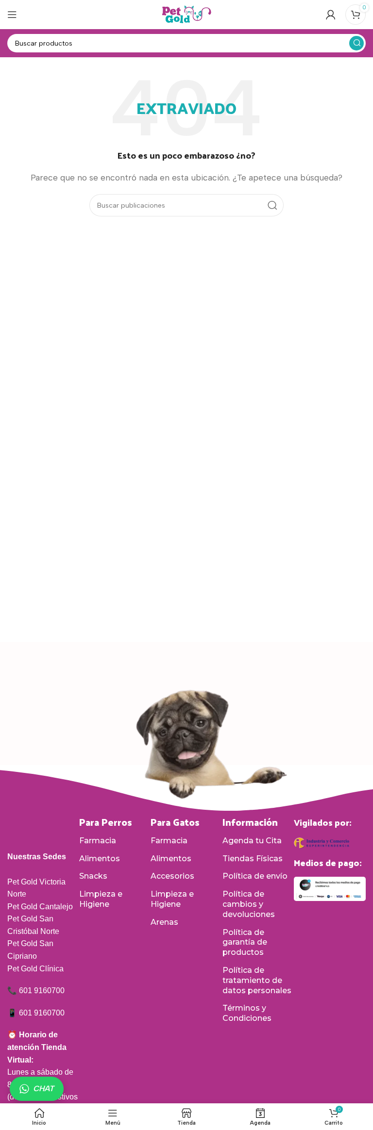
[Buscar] (356, 43)
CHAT (43, 1088)
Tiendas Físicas (252, 858)
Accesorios (172, 876)
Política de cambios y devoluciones (248, 904)
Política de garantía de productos (244, 942)
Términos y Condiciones (246, 1013)
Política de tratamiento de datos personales (256, 980)
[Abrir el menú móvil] (12, 14)
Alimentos (99, 858)
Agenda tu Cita (252, 840)
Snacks (93, 876)
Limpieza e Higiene (100, 899)
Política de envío (255, 876)
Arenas (164, 922)
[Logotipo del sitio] (186, 13)
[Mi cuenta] (330, 14)
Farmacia (97, 840)
